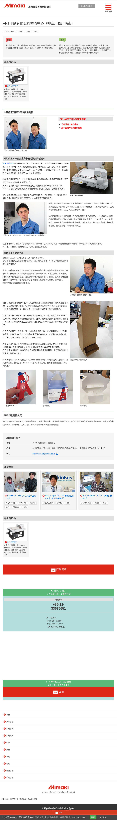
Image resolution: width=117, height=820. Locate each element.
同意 (93, 817)
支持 (8, 750)
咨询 (8, 764)
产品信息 (9, 722)
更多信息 (103, 817)
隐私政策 (23, 799)
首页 (8, 715)
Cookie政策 (32, 799)
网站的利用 (14, 799)
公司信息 (9, 778)
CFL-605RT (8, 163)
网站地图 (4, 799)
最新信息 (9, 771)
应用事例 (9, 729)
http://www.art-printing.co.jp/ (44, 454)
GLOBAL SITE (87, 6)
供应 (8, 743)
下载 (8, 757)
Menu (108, 11)
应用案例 (9, 736)
